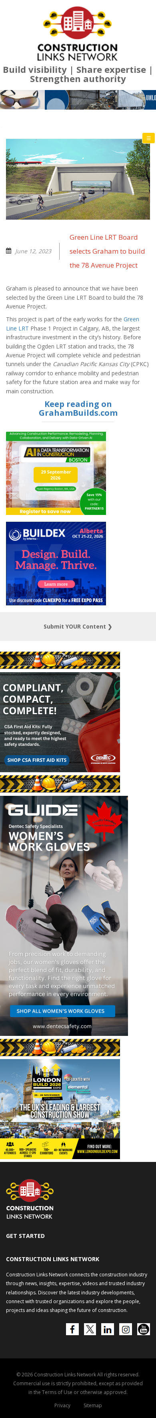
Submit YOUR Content (78, 626)
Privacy (62, 1405)
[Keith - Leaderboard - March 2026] (78, 100)
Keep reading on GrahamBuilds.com (78, 408)
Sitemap (93, 1405)
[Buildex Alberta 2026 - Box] (56, 603)
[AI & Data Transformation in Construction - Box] (56, 513)
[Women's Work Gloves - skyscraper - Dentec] (64, 1033)
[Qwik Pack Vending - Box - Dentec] (60, 770)
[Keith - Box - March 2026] (64, 1157)
